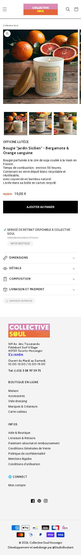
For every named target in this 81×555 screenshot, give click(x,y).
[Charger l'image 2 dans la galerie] (40, 123)
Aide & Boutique (19, 432)
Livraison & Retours (22, 438)
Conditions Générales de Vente (29, 448)
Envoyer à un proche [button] (20, 301)
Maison (13, 390)
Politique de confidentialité (26, 453)
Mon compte (17, 485)
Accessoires (16, 396)
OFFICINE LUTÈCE (16, 142)
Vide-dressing (17, 401)
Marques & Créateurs (23, 406)
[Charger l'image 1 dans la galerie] (15, 123)
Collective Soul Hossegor (46, 542)
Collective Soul (10, 25)
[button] (5, 9)
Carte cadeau (17, 411)
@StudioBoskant (62, 547)
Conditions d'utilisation (24, 464)
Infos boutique (20, 243)
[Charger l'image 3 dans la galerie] (65, 123)
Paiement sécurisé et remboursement (34, 443)
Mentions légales (20, 458)
